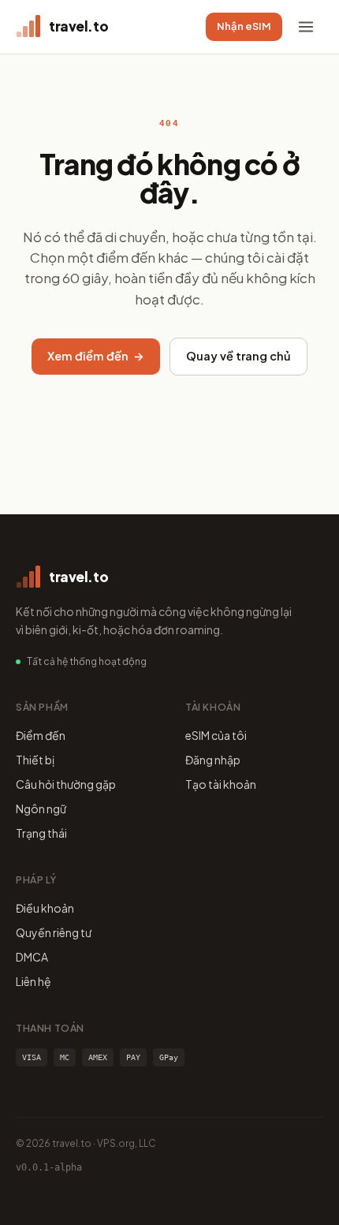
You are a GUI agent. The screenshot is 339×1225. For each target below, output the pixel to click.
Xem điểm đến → (95, 356)
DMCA (32, 957)
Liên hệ (33, 981)
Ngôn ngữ (41, 808)
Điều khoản (45, 908)
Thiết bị (35, 760)
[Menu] (306, 26)
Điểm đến (40, 735)
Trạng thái (41, 833)
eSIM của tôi (216, 735)
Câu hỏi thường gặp (66, 784)
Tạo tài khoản (220, 784)
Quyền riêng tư (53, 932)
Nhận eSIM (244, 26)
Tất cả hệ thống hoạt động (87, 661)
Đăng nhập (212, 760)
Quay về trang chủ (238, 356)
